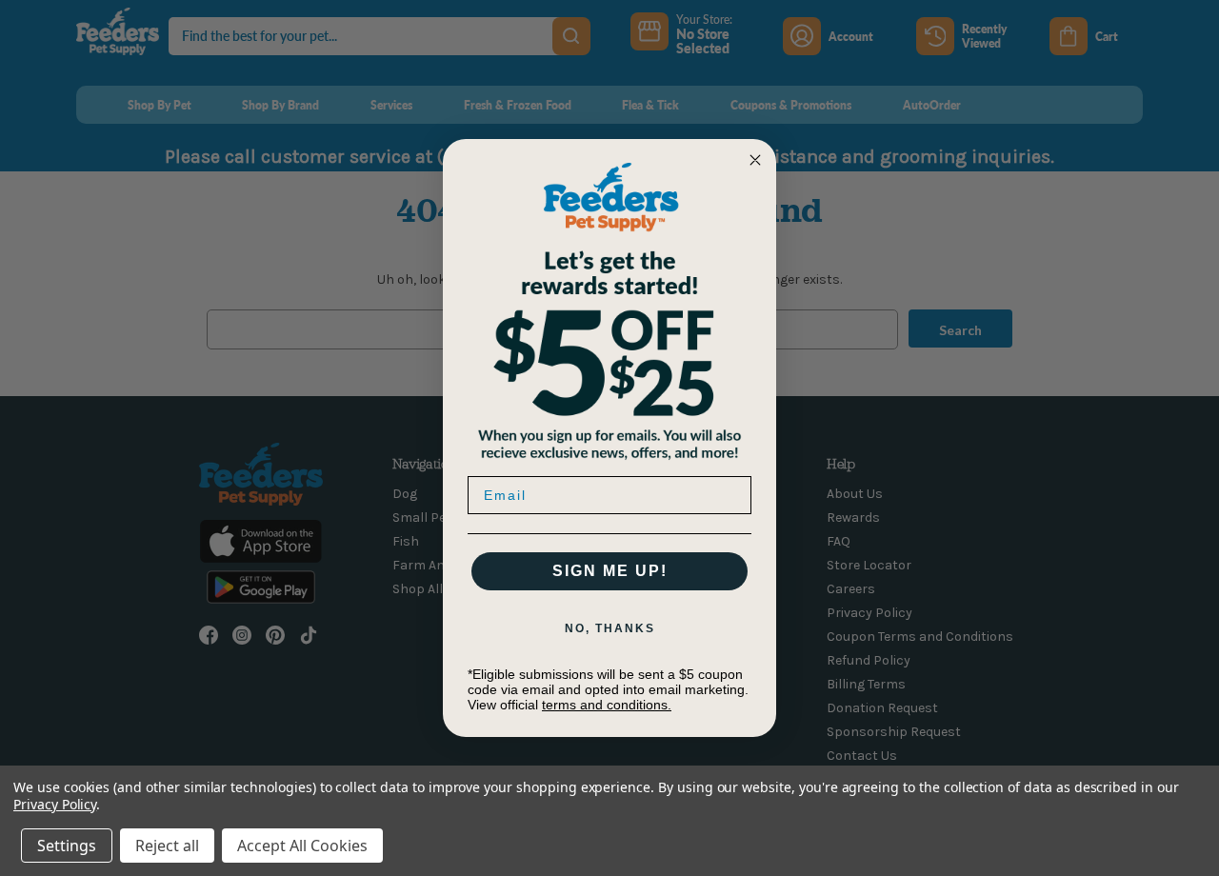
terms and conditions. (606, 704)
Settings (66, 845)
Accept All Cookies (302, 845)
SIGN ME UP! (610, 571)
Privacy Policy (54, 804)
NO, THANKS (610, 628)
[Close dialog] (755, 160)
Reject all (167, 845)
